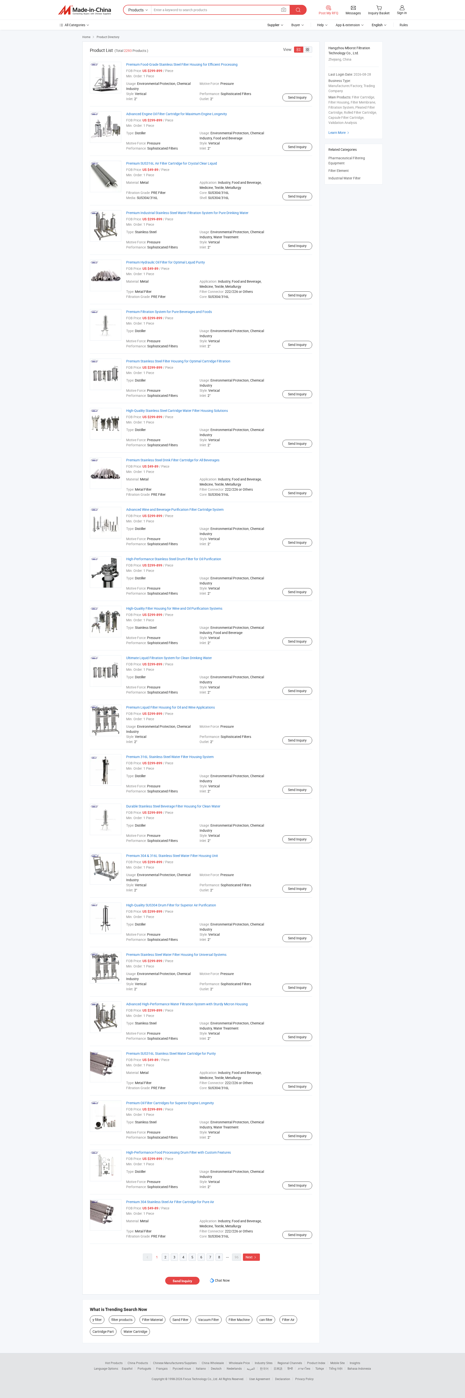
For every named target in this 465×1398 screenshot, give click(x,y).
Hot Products (114, 1363)
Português (144, 1368)
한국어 (264, 1368)
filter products (121, 1319)
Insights (355, 1363)
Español (127, 1368)
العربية (251, 1368)
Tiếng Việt (335, 1368)
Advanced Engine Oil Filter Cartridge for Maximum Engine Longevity (176, 114)
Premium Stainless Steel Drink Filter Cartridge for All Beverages (172, 460)
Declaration (282, 1379)
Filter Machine (239, 1319)
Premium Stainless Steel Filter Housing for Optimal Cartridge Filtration (178, 361)
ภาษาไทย (304, 1368)
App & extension (348, 25)
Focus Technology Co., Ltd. (201, 1379)
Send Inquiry (297, 97)
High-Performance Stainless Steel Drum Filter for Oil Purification (173, 559)
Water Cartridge (135, 1331)
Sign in (402, 12)
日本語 (278, 1368)
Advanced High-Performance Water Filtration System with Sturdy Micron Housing (187, 1004)
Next (251, 1257)
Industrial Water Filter (344, 178)
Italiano (201, 1368)
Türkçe (319, 1368)
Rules (404, 25)
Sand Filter (180, 1319)
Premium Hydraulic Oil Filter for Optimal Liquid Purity (165, 262)
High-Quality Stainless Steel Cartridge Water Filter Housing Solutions (177, 410)
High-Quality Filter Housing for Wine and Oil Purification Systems (174, 608)
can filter (265, 1319)
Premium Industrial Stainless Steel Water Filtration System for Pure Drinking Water (187, 212)
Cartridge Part (103, 1331)
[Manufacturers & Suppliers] (84, 10)
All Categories (75, 25)
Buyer (295, 25)
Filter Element (338, 170)
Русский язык (182, 1368)
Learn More (339, 132)
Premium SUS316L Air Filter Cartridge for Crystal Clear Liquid (171, 163)
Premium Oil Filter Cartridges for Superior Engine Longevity (170, 1103)
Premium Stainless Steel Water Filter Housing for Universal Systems (176, 954)
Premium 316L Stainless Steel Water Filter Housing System (170, 756)
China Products (138, 1363)
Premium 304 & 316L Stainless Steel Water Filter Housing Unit (172, 855)
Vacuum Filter (208, 1319)
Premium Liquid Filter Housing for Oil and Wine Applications (170, 707)
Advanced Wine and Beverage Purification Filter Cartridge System (175, 509)
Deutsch (216, 1368)
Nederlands (234, 1368)
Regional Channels (290, 1363)
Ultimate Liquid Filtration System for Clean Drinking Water (169, 657)
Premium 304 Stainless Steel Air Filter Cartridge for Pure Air (170, 1201)
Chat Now (222, 1280)
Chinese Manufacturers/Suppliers (175, 1363)
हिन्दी (290, 1368)
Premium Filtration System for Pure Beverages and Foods (169, 311)
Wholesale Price (239, 1363)
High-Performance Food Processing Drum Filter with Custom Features (178, 1152)
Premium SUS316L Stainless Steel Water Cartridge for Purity (171, 1053)
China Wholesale (213, 1363)
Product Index (316, 1363)
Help (320, 25)
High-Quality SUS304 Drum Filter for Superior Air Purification (171, 905)
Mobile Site (337, 1363)
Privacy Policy (304, 1379)
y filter (97, 1319)
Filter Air (288, 1319)
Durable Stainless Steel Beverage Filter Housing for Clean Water (173, 806)
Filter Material (152, 1319)
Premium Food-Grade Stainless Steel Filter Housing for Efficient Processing (182, 64)
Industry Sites (263, 1363)
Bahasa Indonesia (359, 1368)
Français (162, 1368)
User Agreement (259, 1379)
